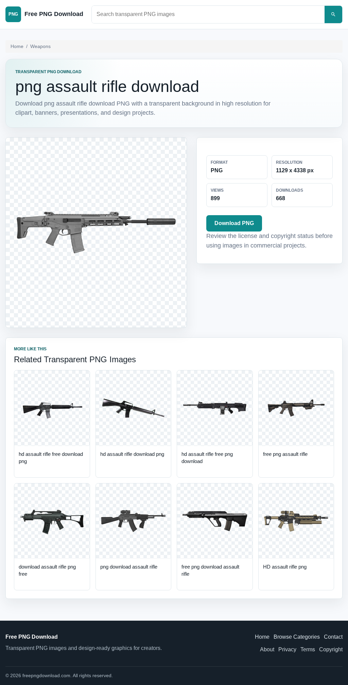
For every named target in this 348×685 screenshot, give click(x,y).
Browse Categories (297, 637)
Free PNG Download (31, 637)
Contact (333, 637)
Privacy (287, 649)
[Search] (333, 14)
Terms (307, 649)
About (267, 649)
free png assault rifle (285, 454)
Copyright (331, 649)
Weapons (40, 46)
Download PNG (234, 223)
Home (17, 46)
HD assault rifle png (285, 567)
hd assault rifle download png (132, 454)
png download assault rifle (128, 567)
